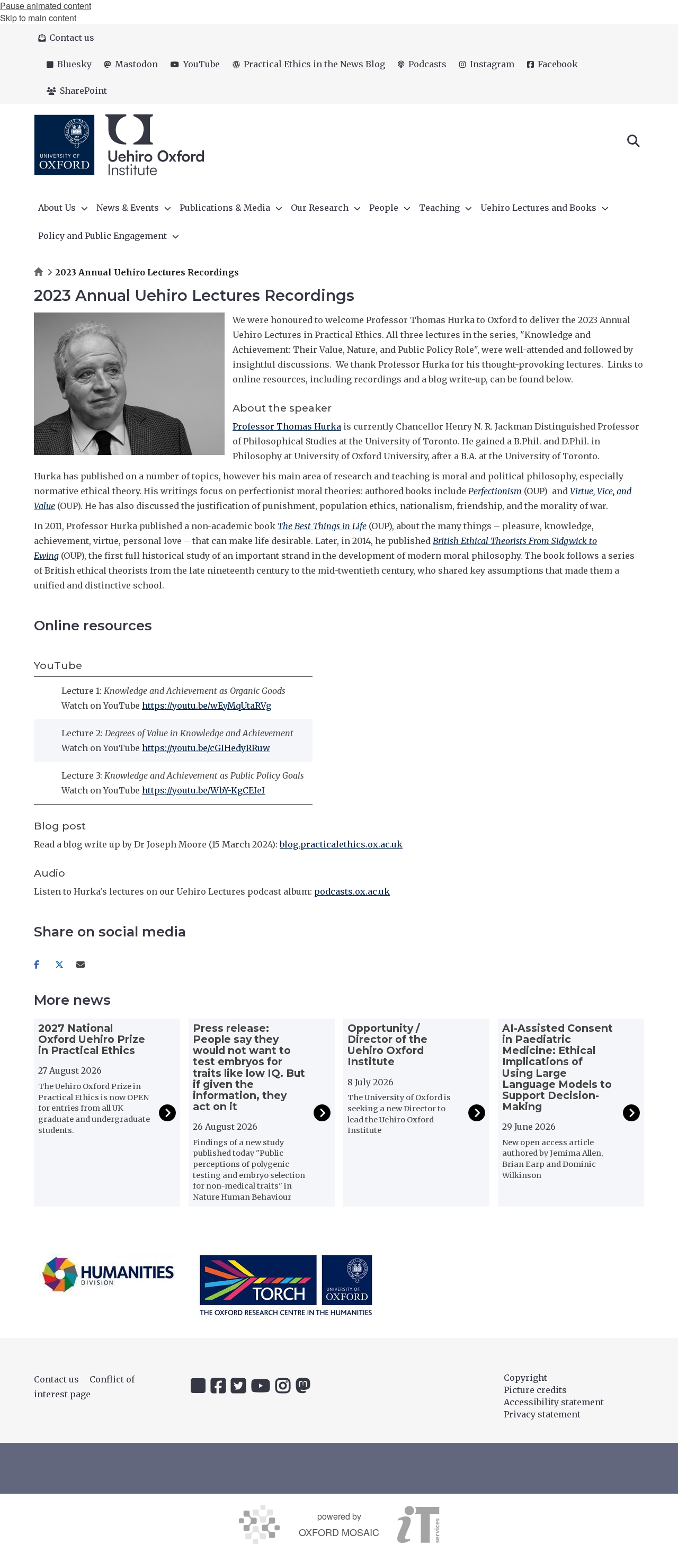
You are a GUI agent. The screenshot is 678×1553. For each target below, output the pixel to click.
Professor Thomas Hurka (287, 426)
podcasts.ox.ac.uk (352, 891)
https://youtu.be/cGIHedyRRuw (206, 748)
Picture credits (535, 1390)
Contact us (56, 1379)
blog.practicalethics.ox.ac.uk (341, 844)
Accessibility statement (554, 1402)
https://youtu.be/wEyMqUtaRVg (206, 705)
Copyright (525, 1377)
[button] (633, 139)
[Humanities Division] (108, 1274)
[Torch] (286, 1285)
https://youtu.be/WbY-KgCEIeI (203, 790)
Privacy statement (542, 1414)
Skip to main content (38, 18)
